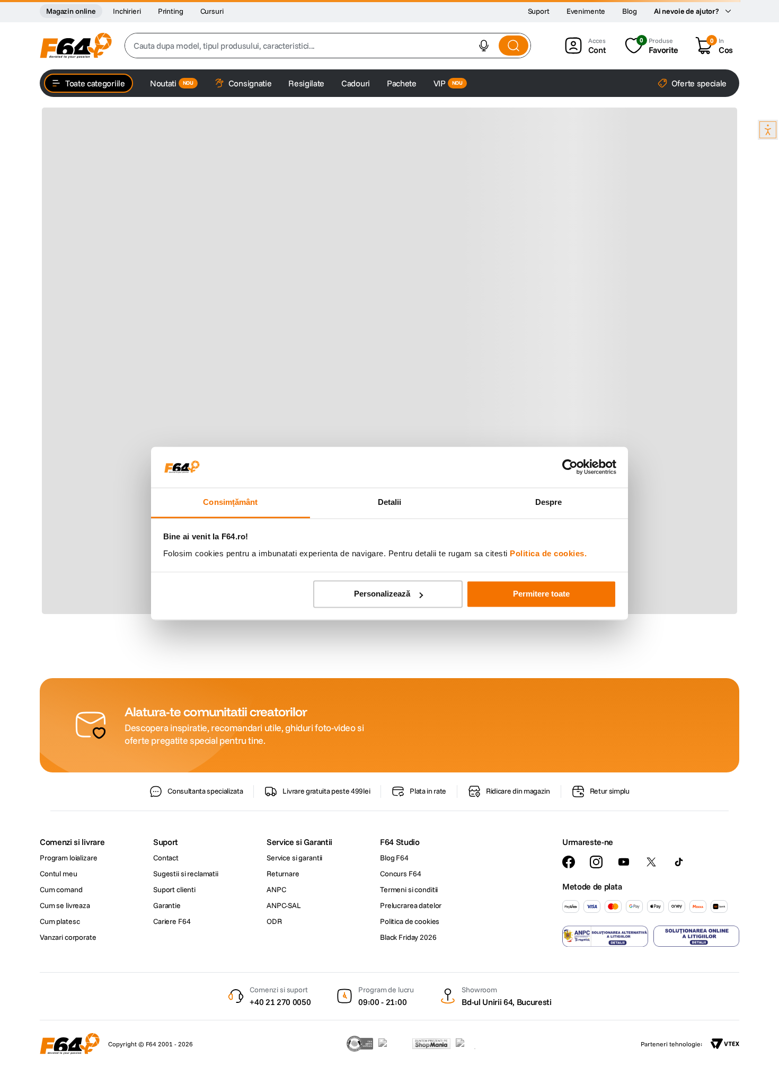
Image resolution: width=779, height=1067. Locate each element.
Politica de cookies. (548, 553)
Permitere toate (541, 594)
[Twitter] (651, 862)
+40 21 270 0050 (280, 1002)
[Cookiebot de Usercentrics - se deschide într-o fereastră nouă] (570, 467)
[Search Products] (513, 45)
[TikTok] (678, 862)
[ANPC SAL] (605, 936)
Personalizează (382, 594)
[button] (484, 45)
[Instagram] (596, 862)
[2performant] (471, 1043)
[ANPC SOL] (696, 936)
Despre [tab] (548, 501)
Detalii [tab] (390, 501)
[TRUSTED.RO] (360, 1044)
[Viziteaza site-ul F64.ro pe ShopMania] (431, 1043)
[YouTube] (623, 862)
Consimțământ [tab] (230, 501)
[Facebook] (568, 862)
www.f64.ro (222, 770)
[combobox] (328, 45)
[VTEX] (725, 1043)
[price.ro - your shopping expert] (392, 1043)
